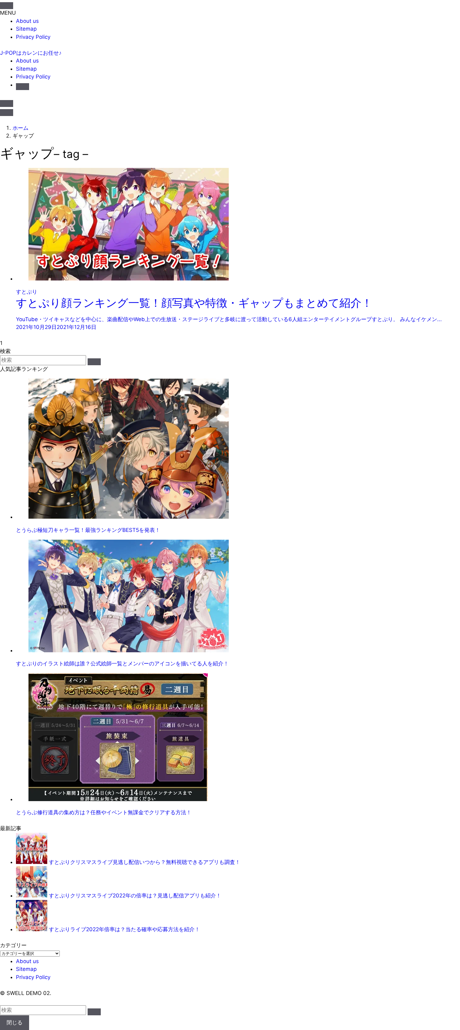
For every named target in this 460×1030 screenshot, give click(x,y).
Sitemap (26, 29)
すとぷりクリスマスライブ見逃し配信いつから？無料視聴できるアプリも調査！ (144, 862)
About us (27, 21)
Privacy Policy (33, 37)
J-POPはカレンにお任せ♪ (31, 53)
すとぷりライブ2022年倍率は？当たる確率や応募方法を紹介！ (124, 929)
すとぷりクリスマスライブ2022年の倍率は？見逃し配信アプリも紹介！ (135, 895)
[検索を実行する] (94, 361)
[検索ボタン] (22, 86)
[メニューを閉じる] (6, 5)
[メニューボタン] (6, 112)
